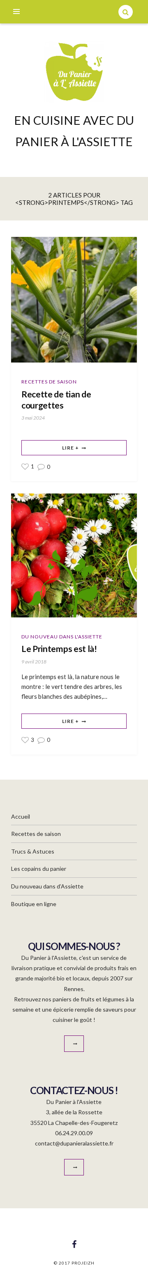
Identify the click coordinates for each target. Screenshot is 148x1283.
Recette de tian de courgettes (56, 399)
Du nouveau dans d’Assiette (47, 886)
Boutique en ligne (33, 903)
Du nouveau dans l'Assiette (61, 636)
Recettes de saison (49, 382)
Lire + (70, 448)
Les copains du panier (38, 868)
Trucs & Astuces (32, 851)
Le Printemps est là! (59, 648)
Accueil (20, 816)
